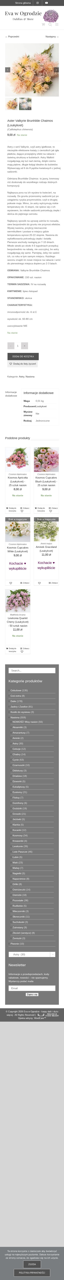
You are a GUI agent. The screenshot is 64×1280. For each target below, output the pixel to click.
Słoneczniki (19, 916)
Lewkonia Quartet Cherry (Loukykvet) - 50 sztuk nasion (18, 622)
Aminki (16, 738)
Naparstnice (19, 878)
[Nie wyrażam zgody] (59, 1263)
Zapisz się (32, 994)
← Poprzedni (12, 36)
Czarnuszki (19, 765)
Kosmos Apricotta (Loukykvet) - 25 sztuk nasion (18, 481)
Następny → (52, 36)
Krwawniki (18, 841)
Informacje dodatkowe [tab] (11, 394)
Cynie (16, 759)
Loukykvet (41, 406)
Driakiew (17, 776)
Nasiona (30, 376)
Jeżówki (17, 819)
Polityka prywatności (32, 1272)
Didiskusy (18, 770)
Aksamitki (18, 727)
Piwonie (15, 943)
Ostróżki (17, 895)
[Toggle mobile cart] (43, 24)
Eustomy (17, 792)
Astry (21, 376)
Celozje (17, 749)
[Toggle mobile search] (50, 24)
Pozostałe (18, 900)
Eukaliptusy (19, 786)
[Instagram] (37, 3)
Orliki (15, 884)
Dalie (13, 701)
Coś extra (16, 695)
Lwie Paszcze (20, 851)
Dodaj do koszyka (23, 356)
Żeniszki (17, 938)
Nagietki (17, 873)
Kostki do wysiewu (20, 712)
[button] (22, 364)
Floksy (16, 797)
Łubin (16, 857)
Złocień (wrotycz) (22, 933)
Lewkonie (18, 846)
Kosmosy (18, 835)
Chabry (16, 754)
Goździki (17, 808)
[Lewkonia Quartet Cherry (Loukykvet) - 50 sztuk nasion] (17, 600)
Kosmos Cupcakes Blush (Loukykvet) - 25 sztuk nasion (46, 481)
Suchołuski (18, 922)
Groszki (17, 813)
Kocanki (17, 830)
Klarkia (16, 824)
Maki (15, 862)
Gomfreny (18, 803)
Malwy (16, 868)
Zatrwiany (18, 927)
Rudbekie (18, 905)
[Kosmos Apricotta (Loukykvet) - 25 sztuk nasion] (17, 459)
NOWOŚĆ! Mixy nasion (25, 721)
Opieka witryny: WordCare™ (32, 1018)
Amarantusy (19, 732)
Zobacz (26, 508)
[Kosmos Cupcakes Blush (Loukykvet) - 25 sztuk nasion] (46, 459)
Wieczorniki (19, 911)
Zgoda (32, 1264)
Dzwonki (17, 781)
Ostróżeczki (19, 889)
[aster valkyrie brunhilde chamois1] (32, 70)
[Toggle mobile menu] (57, 24)
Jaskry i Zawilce (19, 706)
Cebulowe (16, 690)
